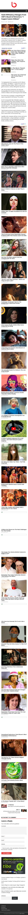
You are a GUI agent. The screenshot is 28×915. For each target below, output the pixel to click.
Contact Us (3, 905)
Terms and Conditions (5, 910)
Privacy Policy (4, 908)
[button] (26, 11)
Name (2, 836)
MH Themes (22, 913)
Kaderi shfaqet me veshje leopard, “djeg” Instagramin (13, 885)
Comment (3, 826)
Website (3, 844)
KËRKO (14, 898)
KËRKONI (3, 896)
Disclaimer (3, 907)
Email (2, 840)
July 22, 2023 (5, 21)
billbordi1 (11, 21)
